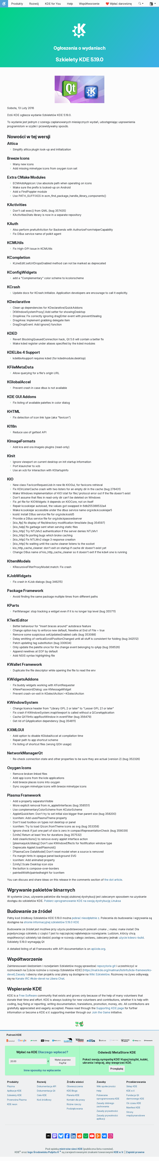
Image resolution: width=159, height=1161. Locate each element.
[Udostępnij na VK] (104, 1134)
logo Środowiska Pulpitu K (44, 1152)
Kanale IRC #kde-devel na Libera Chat (39, 978)
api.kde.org (98, 948)
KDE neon (12, 1104)
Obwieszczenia (75, 1086)
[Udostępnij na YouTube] (91, 1134)
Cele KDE (42, 1095)
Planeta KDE (73, 1095)
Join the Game (101, 1012)
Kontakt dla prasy (76, 1099)
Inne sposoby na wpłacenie (42, 1070)
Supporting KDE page (110, 1008)
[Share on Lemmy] (85, 1134)
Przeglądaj (116, 1068)
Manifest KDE (133, 1107)
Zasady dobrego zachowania (105, 1105)
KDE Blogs (72, 1090)
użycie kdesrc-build (131, 937)
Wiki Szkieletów (99, 974)
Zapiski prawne (135, 1152)
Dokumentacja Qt (46, 1090)
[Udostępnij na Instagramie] (110, 1134)
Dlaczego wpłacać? (53, 1052)
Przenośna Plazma (17, 1099)
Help (99, 1090)
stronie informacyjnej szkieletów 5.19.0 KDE (51, 922)
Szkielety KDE (14, 1095)
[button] (141, 3)
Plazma (11, 1086)
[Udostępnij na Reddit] (79, 1134)
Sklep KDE (131, 1086)
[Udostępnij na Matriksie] (48, 1134)
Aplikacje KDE (14, 1090)
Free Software (28, 995)
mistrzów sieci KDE (70, 1148)
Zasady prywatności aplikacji (107, 1117)
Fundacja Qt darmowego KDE (135, 1097)
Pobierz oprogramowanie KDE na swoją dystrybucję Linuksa (82, 900)
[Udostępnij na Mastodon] (54, 1134)
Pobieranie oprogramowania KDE (108, 1097)
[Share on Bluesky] (60, 1134)
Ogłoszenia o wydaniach (80, 48)
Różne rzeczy (74, 1104)
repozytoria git (106, 966)
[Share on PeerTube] (98, 1134)
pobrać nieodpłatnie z (85, 918)
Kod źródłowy (44, 1099)
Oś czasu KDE (133, 1103)
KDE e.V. (130, 1090)
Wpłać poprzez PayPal (63, 1061)
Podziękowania (75, 1108)
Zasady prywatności (107, 1111)
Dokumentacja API (46, 1086)
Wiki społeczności (106, 1086)
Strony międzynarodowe (135, 1114)
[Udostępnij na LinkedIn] (73, 1134)
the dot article (113, 879)
